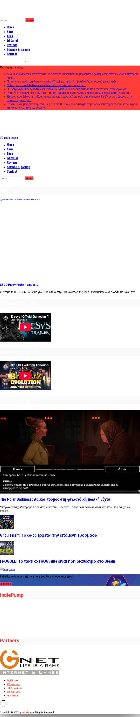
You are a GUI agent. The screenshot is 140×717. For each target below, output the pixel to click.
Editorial (12, 40)
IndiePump (27, 712)
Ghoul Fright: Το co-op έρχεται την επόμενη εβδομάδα (48, 535)
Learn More (6, 584)
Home (10, 27)
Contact (12, 54)
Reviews (12, 45)
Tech (10, 36)
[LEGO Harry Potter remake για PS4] (70, 239)
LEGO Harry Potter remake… (19, 285)
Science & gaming (18, 49)
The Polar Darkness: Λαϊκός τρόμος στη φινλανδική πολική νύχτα (55, 499)
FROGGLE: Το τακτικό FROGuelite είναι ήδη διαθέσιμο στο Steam (57, 561)
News (10, 31)
